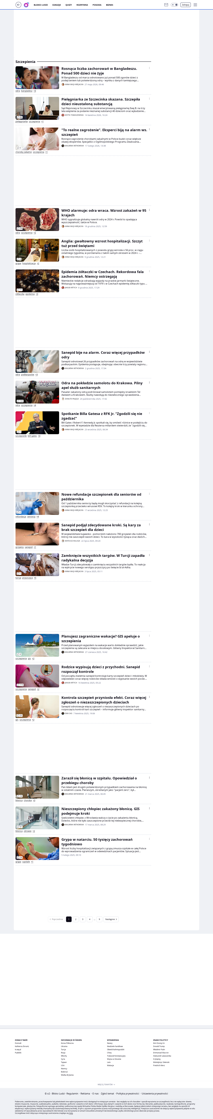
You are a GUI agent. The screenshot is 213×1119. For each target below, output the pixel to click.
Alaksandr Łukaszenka (162, 1056)
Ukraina (64, 1046)
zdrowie (27, 831)
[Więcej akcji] (149, 68)
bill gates (32, 436)
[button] (174, 5)
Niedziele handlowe (115, 1046)
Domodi (18, 1043)
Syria (63, 1059)
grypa (18, 263)
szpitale (26, 862)
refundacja (21, 516)
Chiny (109, 1052)
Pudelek (18, 1052)
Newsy (109, 1043)
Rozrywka (82, 4)
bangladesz (26, 91)
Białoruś (64, 1072)
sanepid (29, 547)
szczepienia (34, 121)
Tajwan (64, 1062)
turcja (18, 578)
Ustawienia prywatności (154, 1093)
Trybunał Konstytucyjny (116, 1056)
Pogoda (97, 4)
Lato (109, 1062)
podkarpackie (27, 374)
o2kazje (56, 4)
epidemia (30, 294)
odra (18, 91)
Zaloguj (185, 4)
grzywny (20, 547)
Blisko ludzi (41, 4)
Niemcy (64, 1068)
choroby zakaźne (24, 152)
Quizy (68, 4)
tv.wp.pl (18, 1049)
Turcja (63, 1049)
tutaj (71, 1113)
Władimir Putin (159, 1049)
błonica (19, 800)
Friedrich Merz (159, 1065)
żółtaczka (20, 294)
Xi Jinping (156, 1059)
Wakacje (110, 1065)
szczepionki (21, 436)
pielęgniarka (22, 121)
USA (62, 1065)
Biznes (109, 4)
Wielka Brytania (67, 1075)
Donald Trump (159, 1046)
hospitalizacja (29, 263)
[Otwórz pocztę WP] (166, 4)
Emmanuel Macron (161, 1052)
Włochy (64, 1056)
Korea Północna (67, 1043)
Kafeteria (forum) (22, 1046)
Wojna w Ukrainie (114, 1059)
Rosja (63, 1052)
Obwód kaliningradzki (115, 1049)
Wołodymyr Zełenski (161, 1062)
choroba (28, 800)
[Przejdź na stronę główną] (18, 6)
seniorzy (31, 516)
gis (29, 658)
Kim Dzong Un (159, 1043)
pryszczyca (27, 578)
